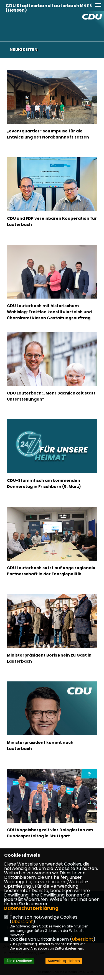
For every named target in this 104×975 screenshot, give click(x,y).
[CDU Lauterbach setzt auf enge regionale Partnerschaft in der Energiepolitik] (52, 537)
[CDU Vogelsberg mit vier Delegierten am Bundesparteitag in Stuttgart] (52, 803)
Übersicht (22, 921)
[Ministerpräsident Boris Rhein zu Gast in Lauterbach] (52, 624)
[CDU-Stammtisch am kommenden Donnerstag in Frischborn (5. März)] (52, 460)
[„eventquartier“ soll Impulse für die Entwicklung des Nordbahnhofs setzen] (52, 104)
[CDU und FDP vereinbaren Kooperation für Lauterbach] (52, 191)
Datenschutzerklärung (31, 908)
